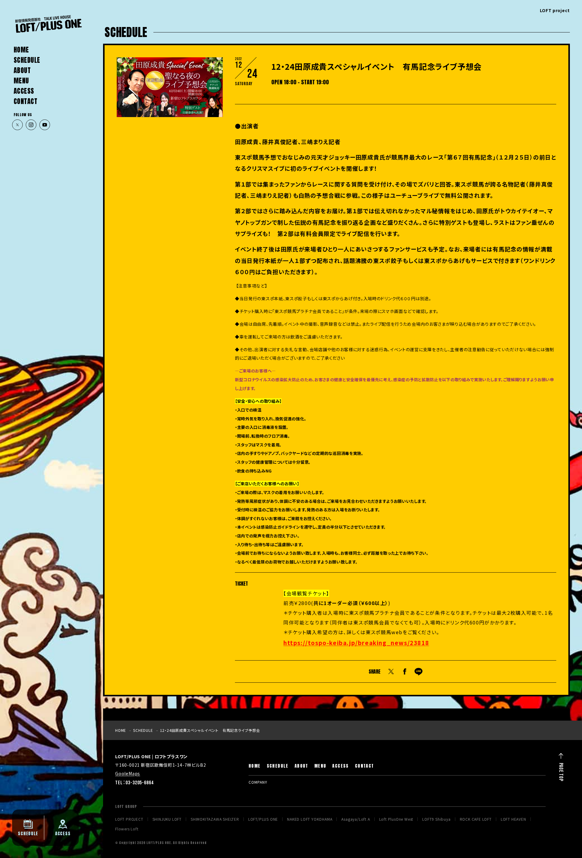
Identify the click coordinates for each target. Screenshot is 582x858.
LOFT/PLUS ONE (263, 819)
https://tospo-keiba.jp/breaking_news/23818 (356, 642)
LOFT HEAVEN (513, 819)
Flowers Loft (127, 829)
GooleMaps (127, 773)
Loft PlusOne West (396, 819)
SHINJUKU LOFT (167, 819)
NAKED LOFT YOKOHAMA (309, 819)
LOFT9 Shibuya (436, 819)
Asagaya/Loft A (355, 819)
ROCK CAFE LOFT (476, 819)
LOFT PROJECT (129, 819)
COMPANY (258, 782)
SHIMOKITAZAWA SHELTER (215, 819)
